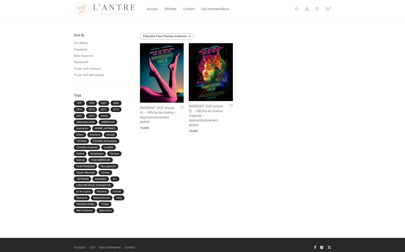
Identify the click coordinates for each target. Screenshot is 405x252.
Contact (189, 9)
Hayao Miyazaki (85, 172)
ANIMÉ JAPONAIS (105, 128)
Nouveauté (81, 62)
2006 (116, 103)
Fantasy (114, 153)
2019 (116, 109)
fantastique (96, 153)
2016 (91, 109)
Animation (82, 128)
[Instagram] (322, 247)
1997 (79, 103)
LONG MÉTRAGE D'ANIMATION (93, 185)
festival (80, 160)
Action (104, 115)
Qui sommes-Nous (215, 9)
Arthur (80, 134)
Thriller (105, 204)
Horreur (105, 172)
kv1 (115, 178)
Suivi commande (110, 247)
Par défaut (81, 43)
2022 (79, 115)
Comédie (81, 141)
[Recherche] (297, 9)
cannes (110, 134)
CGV (92, 247)
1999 (91, 103)
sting (119, 197)
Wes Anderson (84, 210)
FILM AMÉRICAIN (100, 160)
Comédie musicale (86, 147)
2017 (104, 109)
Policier (117, 191)
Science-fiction (101, 197)
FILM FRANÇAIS (85, 166)
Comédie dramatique (105, 141)
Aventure (95, 134)
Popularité (80, 49)
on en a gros (83, 191)
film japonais (108, 166)
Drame (80, 153)
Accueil (152, 9)
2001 (104, 103)
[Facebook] (315, 247)
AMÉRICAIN (108, 122)
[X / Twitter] (329, 247)
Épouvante (105, 210)
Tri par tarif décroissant (89, 75)
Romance (81, 197)
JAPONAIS (82, 178)
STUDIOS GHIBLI (85, 204)
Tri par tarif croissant (87, 68)
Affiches (170, 9)
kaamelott (101, 178)
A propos (80, 247)
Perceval (102, 191)
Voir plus (144, 128)
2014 (79, 109)
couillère (108, 147)
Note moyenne (83, 55)
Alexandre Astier (85, 122)
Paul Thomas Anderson (165, 36)
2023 (91, 115)
